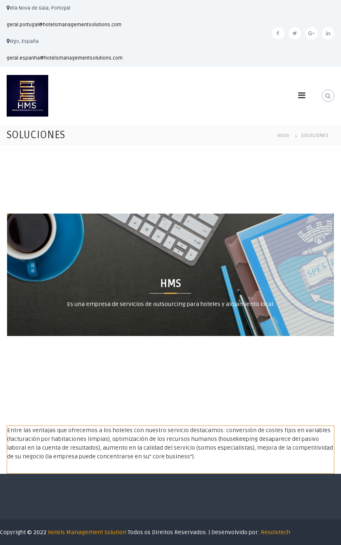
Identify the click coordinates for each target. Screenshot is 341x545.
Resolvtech (275, 532)
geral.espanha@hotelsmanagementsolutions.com (65, 58)
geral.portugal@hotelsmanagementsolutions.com (64, 25)
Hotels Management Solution (88, 532)
